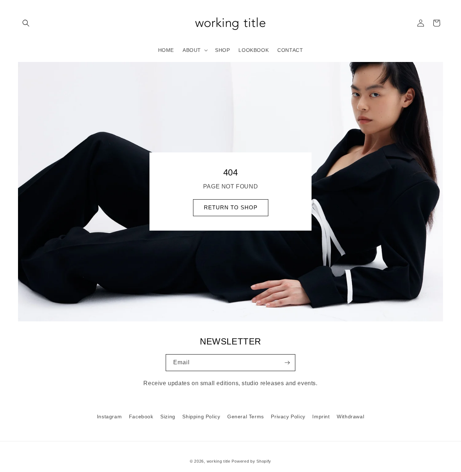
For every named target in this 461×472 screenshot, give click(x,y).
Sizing (167, 416)
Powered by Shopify (251, 461)
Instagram (109, 416)
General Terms (245, 416)
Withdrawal (350, 416)
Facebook (141, 416)
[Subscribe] (287, 362)
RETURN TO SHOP (231, 208)
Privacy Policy (288, 416)
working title (218, 461)
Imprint (321, 416)
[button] (26, 23)
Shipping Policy (201, 416)
